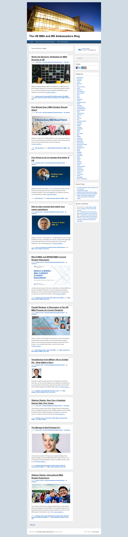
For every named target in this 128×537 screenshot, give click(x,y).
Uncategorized (62, 418)
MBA (53, 96)
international (52, 198)
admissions (33, 392)
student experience (58, 96)
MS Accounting (80, 142)
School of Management (62, 42)
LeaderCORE (80, 128)
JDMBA (78, 125)
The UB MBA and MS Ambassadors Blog (54, 36)
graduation (79, 118)
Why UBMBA (65, 96)
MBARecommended (55, 148)
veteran (47, 392)
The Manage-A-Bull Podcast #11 (45, 427)
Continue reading (51, 92)
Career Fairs (79, 89)
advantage (79, 80)
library (78, 132)
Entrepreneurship (80, 107)
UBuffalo (67, 97)
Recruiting (52, 390)
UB (60, 97)
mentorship (79, 138)
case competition (47, 96)
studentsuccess (56, 97)
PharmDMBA (80, 155)
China (78, 94)
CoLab (78, 97)
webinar (48, 350)
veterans (57, 390)
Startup (78, 164)
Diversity (43, 515)
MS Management (80, 147)
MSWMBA (79, 152)
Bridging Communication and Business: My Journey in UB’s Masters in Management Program (86, 196)
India (78, 119)
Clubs (78, 96)
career (35, 248)
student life (49, 97)
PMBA (57, 418)
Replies (44, 419)
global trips (79, 114)
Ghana (78, 111)
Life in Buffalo (80, 133)
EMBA (54, 418)
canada (52, 466)
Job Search (54, 247)
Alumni (78, 82)
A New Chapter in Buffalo (82, 190)
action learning (80, 77)
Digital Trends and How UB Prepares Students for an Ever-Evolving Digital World (87, 219)
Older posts (32, 524)
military (38, 392)
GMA (78, 116)
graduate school (41, 97)
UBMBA (63, 97)
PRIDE (78, 160)
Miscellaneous (41, 148)
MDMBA (79, 136)
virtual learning (80, 174)
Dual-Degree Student (45, 297)
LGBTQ (78, 130)
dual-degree (33, 299)
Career (36, 247)
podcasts (58, 465)
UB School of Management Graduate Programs (52, 62)
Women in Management (82, 178)
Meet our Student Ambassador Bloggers (45, 42)
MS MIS (79, 149)
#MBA (36, 97)
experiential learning (49, 515)
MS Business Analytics (82, 144)
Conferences (79, 99)
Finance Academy (81, 110)
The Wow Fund (80, 169)
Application (79, 83)
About (31, 42)
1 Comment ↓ (66, 62)
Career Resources (43, 247)
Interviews (79, 124)
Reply (66, 198)
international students (45, 465)
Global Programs (80, 113)
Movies (61, 148)
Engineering (79, 105)
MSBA (78, 150)
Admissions (37, 297)
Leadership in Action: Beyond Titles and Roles (87, 192)
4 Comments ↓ (66, 405)
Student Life (40, 198)
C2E (78, 85)
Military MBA (47, 390)
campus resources (39, 96)
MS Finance (79, 146)
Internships (49, 247)
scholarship (79, 163)
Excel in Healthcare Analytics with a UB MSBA (87, 193)
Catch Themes (96, 531)
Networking (62, 247)
